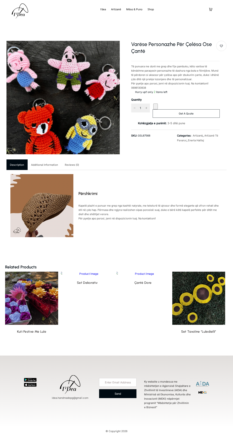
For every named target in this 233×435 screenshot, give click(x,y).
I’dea (103, 9)
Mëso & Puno (134, 9)
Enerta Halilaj (196, 140)
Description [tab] (17, 164)
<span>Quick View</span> (9, 287)
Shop (151, 9)
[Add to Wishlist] (155, 106)
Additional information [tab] (44, 164)
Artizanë (116, 9)
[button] (221, 46)
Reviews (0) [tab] (72, 164)
